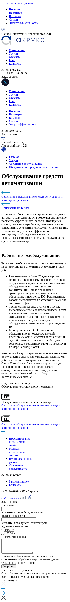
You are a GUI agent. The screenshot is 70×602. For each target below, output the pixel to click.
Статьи (13, 19)
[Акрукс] (23, 43)
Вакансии (15, 16)
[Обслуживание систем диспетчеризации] (35, 193)
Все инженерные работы (17, 3)
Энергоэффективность (23, 22)
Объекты (14, 56)
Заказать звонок (19, 481)
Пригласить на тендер (15, 207)
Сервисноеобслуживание (18, 467)
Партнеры (15, 12)
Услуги (13, 53)
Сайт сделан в (10, 498)
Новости (14, 9)
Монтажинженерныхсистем (17, 452)
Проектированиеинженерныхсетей (19, 442)
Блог (12, 60)
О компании (17, 50)
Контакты (15, 63)
